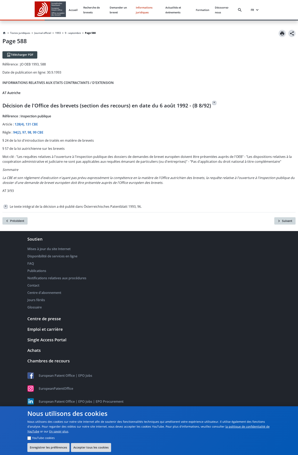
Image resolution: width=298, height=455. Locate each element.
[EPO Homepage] (50, 9)
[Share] (292, 33)
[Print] (282, 33)
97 (24, 132)
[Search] (240, 10)
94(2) (17, 132)
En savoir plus (58, 431)
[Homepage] (4, 33)
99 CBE (38, 132)
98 (29, 132)
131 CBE (32, 124)
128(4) (19, 124)
